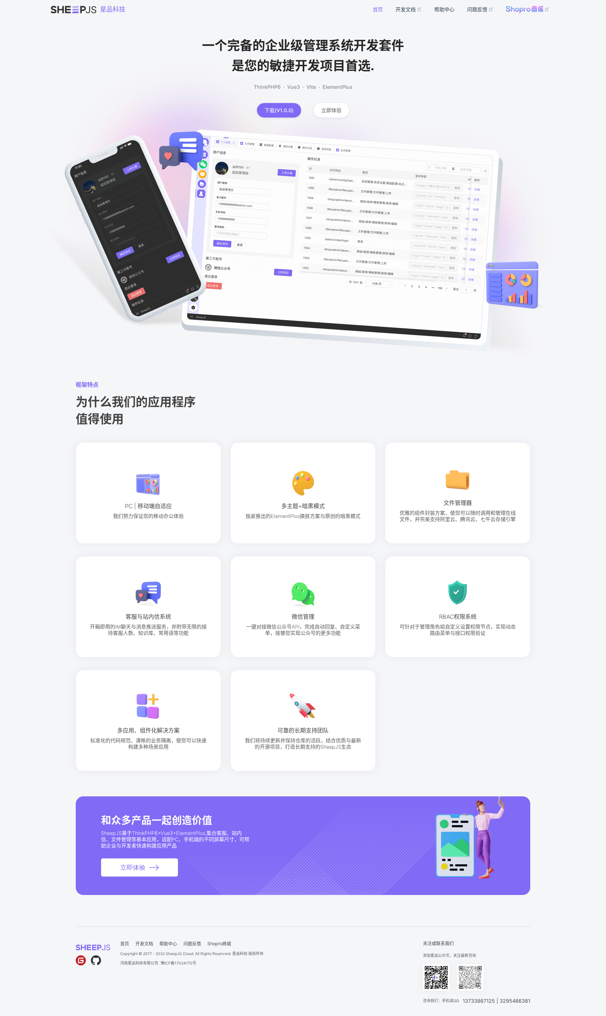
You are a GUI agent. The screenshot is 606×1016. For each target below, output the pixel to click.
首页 (124, 943)
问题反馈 (192, 943)
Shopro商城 (219, 943)
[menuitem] (377, 9)
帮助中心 (168, 943)
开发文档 (144, 943)
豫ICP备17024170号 (178, 963)
